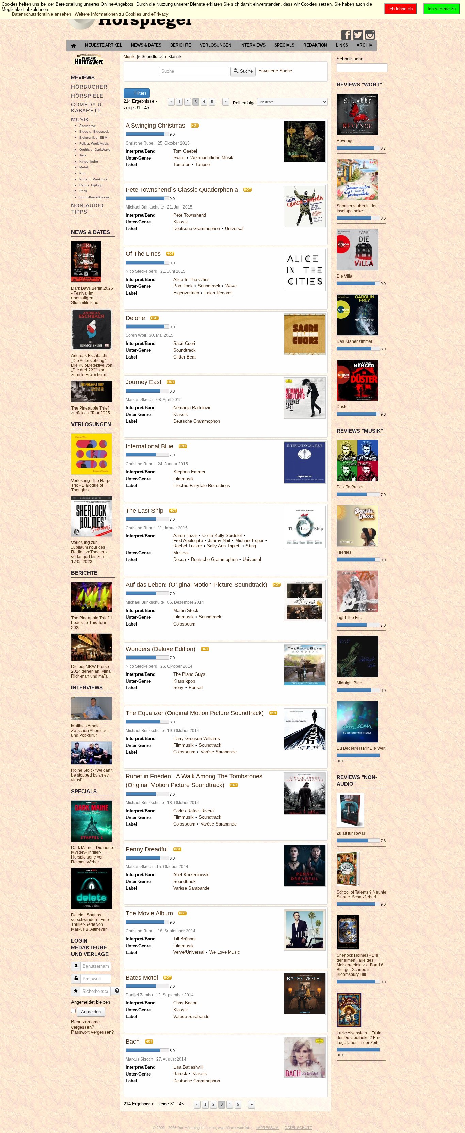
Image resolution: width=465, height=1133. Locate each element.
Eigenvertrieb (186, 292)
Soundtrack (209, 285)
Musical (181, 552)
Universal (234, 228)
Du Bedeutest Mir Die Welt (361, 748)
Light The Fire (349, 617)
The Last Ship (144, 510)
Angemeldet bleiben (90, 1002)
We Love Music (224, 952)
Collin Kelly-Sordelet (222, 535)
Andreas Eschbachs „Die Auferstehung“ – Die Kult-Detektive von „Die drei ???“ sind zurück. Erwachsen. (91, 365)
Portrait (196, 687)
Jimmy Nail (219, 540)
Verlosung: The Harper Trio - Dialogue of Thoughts (92, 485)
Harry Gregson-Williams (196, 738)
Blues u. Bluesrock (94, 131)
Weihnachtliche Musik (212, 157)
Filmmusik (183, 478)
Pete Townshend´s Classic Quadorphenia (182, 189)
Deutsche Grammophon (196, 228)
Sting (251, 545)
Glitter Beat (184, 357)
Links (342, 45)
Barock (180, 1073)
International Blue (149, 446)
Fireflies (344, 552)
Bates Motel (142, 977)
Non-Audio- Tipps (88, 208)
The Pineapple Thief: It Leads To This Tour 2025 (92, 623)
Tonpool (203, 164)
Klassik (180, 221)
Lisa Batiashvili (188, 1067)
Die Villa (344, 276)
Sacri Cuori (184, 343)
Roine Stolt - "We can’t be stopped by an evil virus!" (91, 775)
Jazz (82, 155)
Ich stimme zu (442, 8)
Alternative (87, 126)
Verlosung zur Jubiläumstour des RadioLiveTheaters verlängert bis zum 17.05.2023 (89, 552)
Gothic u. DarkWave (95, 149)
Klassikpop (184, 681)
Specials (284, 45)
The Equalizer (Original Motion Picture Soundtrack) (195, 713)
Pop (82, 173)
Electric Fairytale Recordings (201, 485)
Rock (83, 191)
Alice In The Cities (191, 279)
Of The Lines (143, 253)
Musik (80, 119)
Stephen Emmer (189, 471)
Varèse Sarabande (219, 751)
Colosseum (184, 624)
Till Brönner (184, 939)
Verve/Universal (188, 952)
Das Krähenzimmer (354, 341)
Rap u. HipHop (90, 185)
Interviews (253, 45)
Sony (178, 687)
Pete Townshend (189, 215)
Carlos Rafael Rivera (193, 810)
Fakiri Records (218, 292)
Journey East (143, 382)
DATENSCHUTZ (298, 1128)
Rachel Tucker (187, 545)
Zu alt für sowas (351, 833)
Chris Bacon (185, 1002)
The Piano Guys (189, 674)
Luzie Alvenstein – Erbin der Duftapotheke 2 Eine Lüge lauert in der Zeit (359, 1038)
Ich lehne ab (400, 8)
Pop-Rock (183, 285)
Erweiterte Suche (275, 70)
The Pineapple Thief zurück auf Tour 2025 (90, 410)
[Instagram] (370, 35)
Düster (343, 406)
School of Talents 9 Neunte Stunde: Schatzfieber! (361, 894)
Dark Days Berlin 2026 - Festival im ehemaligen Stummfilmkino (92, 295)
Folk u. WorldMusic (94, 143)
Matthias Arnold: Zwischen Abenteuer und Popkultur (90, 730)
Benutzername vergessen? (85, 1024)
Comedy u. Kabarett (87, 107)
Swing (179, 157)
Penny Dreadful (147, 849)
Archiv (364, 45)
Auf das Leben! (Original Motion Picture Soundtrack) (196, 584)
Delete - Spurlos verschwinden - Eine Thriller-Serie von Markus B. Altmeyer (90, 922)
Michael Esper (249, 540)
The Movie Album (149, 913)
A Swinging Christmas (155, 125)
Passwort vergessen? (92, 1032)
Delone (135, 318)
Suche (246, 71)
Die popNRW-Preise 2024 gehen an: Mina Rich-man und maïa (91, 671)
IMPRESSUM (267, 1128)
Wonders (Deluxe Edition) (160, 649)
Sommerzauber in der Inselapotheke (357, 208)
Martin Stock (185, 610)
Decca (179, 559)
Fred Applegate (188, 540)
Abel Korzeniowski (191, 874)
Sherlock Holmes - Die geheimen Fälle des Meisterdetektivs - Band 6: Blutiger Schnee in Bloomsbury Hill (360, 965)
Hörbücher (89, 87)
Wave (231, 285)
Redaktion (315, 45)
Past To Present (351, 487)
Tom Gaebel (185, 151)
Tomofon (181, 164)
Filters (140, 93)
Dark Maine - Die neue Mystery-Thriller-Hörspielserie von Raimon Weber (92, 854)
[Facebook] (346, 35)
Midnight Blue (349, 683)
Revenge (345, 140)
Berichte (180, 45)
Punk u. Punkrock (93, 179)
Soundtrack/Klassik (94, 197)
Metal (83, 167)
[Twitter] (358, 35)
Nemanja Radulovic (192, 407)
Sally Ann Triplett (224, 545)
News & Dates (146, 45)
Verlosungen (215, 45)
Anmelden (91, 1011)
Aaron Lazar (185, 535)
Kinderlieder (88, 161)
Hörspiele (87, 96)
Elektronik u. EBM (93, 137)
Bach (133, 1041)
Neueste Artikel (103, 45)
